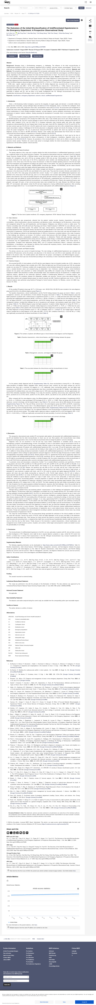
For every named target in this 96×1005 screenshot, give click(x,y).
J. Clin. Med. (7, 939)
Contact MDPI (7, 957)
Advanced (88, 8)
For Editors (29, 955)
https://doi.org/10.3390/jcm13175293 (35, 47)
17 (25, 139)
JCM (11, 13)
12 (53, 133)
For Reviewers (30, 953)
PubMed (19, 672)
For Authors (29, 951)
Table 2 (58, 294)
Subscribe (7, 984)
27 (31, 493)
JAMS (50, 964)
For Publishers (30, 959)
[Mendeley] (27, 833)
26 (30, 493)
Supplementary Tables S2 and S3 (59, 407)
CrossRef (18, 667)
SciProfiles (52, 959)
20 (71, 226)
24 (72, 471)
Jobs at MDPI (6, 959)
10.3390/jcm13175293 (33, 13)
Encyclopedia (52, 962)
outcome (38, 95)
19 (26, 226)
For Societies (29, 962)
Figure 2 (59, 309)
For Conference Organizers (33, 964)
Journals (6, 13)
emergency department (28, 95)
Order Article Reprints (73, 20)
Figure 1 (72, 186)
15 (21, 139)
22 (52, 278)
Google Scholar (75, 670)
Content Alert (40, 939)
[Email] (8, 833)
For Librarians (30, 957)
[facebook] (17, 833)
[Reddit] (24, 833)
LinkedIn (74, 951)
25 (74, 471)
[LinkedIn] (14, 833)
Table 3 (45, 313)
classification (17, 95)
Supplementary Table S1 (41, 383)
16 (23, 139)
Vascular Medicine (31, 52)
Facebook (74, 953)
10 (34, 131)
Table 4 (70, 413)
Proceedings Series (54, 966)
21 (71, 238)
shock (43, 95)
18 (74, 156)
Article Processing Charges (10, 951)
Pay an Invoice (7, 953)
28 (22, 497)
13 (54, 133)
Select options (8, 977)
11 (35, 131)
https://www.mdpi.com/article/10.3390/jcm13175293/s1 (58, 545)
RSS (33, 939)
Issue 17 (24, 13)
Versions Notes (38, 56)
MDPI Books (52, 953)
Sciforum (51, 951)
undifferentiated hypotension (54, 95)
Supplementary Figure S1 (14, 404)
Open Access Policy (8, 955)
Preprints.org (52, 955)
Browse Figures (25, 56)
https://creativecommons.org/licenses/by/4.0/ (55, 824)
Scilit (50, 957)
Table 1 (73, 293)
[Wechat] (21, 833)
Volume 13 (17, 13)
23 (75, 464)
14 (20, 139)
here (74, 871)
